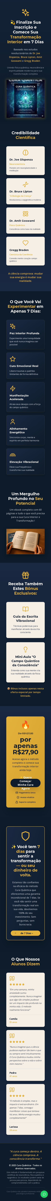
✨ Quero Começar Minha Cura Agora (25, 783)
